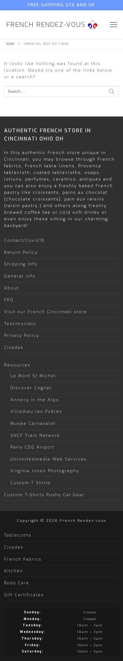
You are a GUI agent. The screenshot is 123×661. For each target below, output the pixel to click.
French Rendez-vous (45, 24)
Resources (17, 365)
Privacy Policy (21, 335)
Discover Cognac (31, 387)
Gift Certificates (24, 595)
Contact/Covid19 (24, 240)
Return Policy (21, 252)
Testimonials (20, 323)
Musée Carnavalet (33, 423)
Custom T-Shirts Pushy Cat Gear (44, 494)
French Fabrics (23, 559)
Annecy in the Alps (34, 399)
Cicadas (13, 347)
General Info (20, 276)
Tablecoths (18, 535)
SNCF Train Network (35, 435)
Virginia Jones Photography (44, 470)
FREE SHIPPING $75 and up (61, 5)
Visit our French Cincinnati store (45, 311)
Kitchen (13, 571)
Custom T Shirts (30, 482)
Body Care (16, 583)
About (11, 288)
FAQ (9, 299)
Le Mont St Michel (33, 375)
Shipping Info (21, 264)
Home (10, 44)
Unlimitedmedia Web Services (48, 459)
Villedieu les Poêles (36, 411)
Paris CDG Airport (32, 447)
